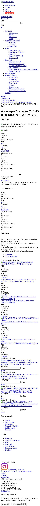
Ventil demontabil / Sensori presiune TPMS (24, 69)
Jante (7, 48)
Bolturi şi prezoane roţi (17, 64)
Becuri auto (13, 83)
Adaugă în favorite (7, 176)
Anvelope (8, 31)
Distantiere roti (14, 68)
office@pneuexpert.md (11, 479)
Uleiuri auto (13, 77)
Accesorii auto (14, 81)
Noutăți (7, 420)
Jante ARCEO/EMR (16, 56)
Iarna (2, 143)
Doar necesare (16, 504)
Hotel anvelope (10, 5)
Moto (11, 39)
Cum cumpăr (9, 422)
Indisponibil (5, 180)
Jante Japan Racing (15, 50)
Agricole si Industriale (12, 41)
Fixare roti (8, 60)
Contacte (8, 11)
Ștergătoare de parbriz (16, 89)
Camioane (12, 42)
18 (2, 147)
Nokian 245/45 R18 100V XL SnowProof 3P (16, 264)
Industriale (12, 46)
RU (3, 21)
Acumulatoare (10, 73)
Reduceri (10, 13)
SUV (11, 35)
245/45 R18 (5, 151)
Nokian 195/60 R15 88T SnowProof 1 (14, 378)
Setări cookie (5, 491)
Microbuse (13, 37)
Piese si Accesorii (11, 75)
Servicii (7, 7)
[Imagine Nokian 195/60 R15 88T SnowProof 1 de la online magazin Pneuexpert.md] (20, 376)
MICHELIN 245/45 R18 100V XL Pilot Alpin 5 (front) (19, 343)
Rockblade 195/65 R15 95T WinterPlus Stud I (16, 364)
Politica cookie (10, 428)
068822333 (5, 19)
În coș (3, 370)
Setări (24, 504)
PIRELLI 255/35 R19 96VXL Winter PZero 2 (16, 392)
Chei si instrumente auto (17, 91)
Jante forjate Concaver (16, 52)
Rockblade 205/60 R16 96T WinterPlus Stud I (16, 406)
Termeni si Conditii (11, 426)
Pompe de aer (14, 87)
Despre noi (8, 424)
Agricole (12, 44)
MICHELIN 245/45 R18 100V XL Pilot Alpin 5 (17, 281)
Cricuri (11, 85)
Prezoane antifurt (15, 62)
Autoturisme (13, 33)
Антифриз (13, 79)
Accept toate (6, 504)
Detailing (8, 93)
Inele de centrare (14, 71)
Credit (7, 9)
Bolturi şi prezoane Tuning (18, 66)
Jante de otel (13, 58)
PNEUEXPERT (4, 474)
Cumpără (4, 277)
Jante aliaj (12, 54)
